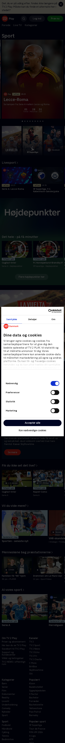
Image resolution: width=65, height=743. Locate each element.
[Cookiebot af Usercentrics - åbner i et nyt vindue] (48, 311)
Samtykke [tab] (11, 319)
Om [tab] (53, 319)
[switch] (55, 392)
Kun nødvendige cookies (32, 430)
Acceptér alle (32, 422)
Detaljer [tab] (32, 319)
